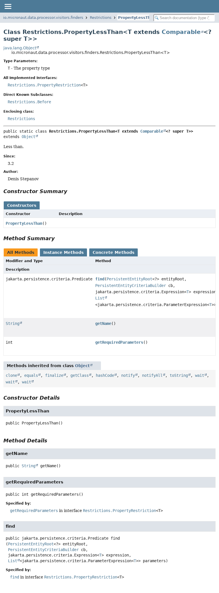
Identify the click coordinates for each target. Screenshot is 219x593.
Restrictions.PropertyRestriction (44, 85)
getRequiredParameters (119, 342)
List (99, 298)
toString (179, 375)
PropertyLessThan (137, 17)
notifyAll (152, 375)
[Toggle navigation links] (8, 6)
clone (11, 375)
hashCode (105, 375)
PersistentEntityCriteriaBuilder (130, 285)
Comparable (181, 32)
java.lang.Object (19, 48)
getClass (79, 375)
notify (128, 375)
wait (199, 375)
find (99, 279)
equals (31, 375)
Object (28, 136)
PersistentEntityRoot (129, 279)
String (12, 323)
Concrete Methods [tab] (113, 252)
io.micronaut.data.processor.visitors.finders (43, 17)
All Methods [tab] (20, 252)
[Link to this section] (71, 191)
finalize (54, 375)
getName (103, 323)
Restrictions (100, 17)
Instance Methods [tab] (63, 252)
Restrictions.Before (29, 102)
